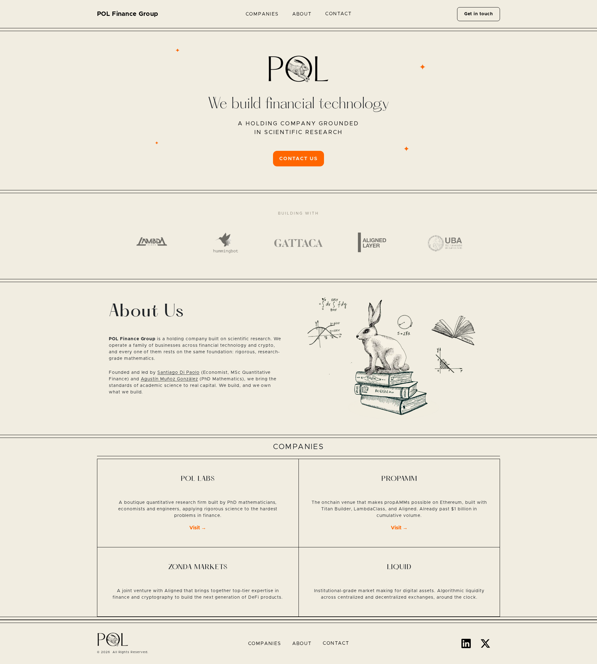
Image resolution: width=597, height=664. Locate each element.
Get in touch (478, 14)
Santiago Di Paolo (178, 372)
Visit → (197, 527)
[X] (485, 643)
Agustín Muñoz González (169, 379)
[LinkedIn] (466, 643)
